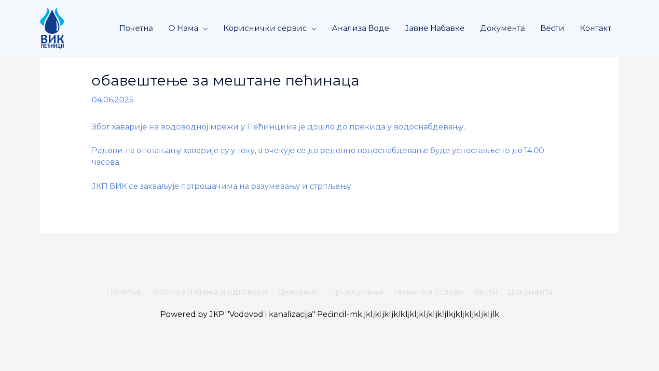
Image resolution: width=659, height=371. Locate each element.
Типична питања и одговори (209, 292)
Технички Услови (429, 292)
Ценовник (298, 292)
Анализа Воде (360, 28)
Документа (502, 28)
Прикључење (356, 292)
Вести (552, 28)
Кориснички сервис (265, 28)
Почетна (136, 28)
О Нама (183, 28)
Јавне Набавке (435, 28)
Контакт (595, 28)
